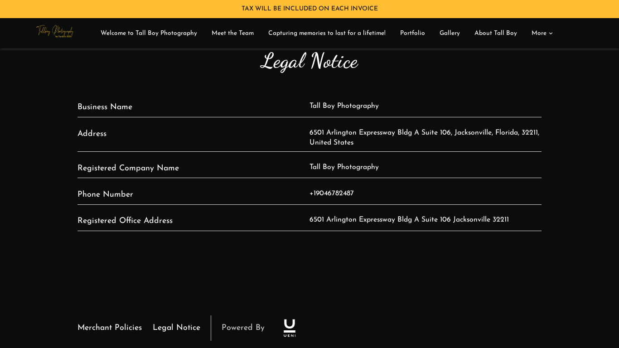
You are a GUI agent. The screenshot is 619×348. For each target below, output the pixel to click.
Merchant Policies (109, 328)
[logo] (289, 328)
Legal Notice (176, 328)
